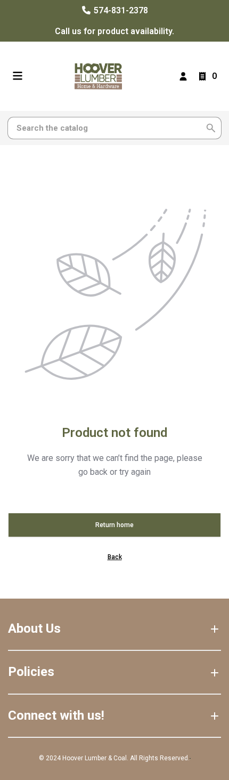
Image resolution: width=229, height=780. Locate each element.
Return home (114, 525)
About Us (34, 628)
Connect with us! (56, 715)
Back (115, 557)
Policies (31, 671)
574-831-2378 (120, 10)
